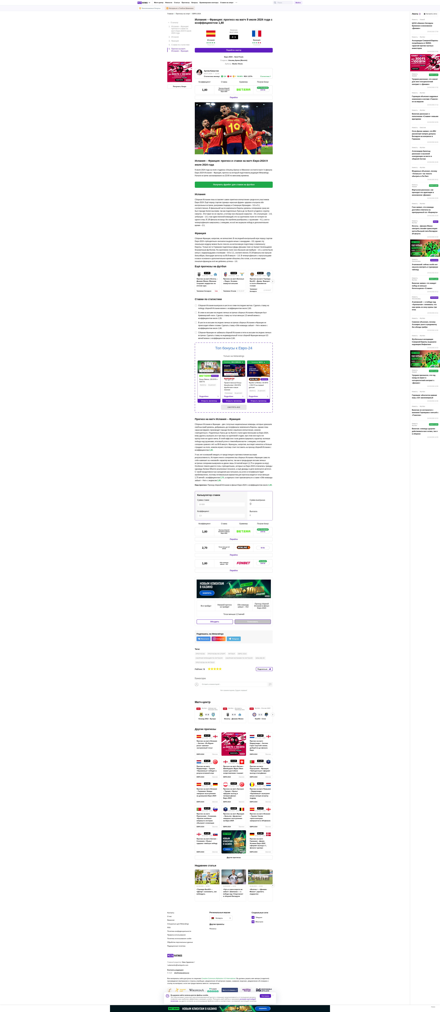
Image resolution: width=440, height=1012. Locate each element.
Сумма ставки (203, 500)
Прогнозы (186, 2)
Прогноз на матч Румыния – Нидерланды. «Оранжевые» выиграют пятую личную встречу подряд (260, 793)
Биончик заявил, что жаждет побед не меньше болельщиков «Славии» (424, 285)
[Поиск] (275, 2)
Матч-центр (158, 2)
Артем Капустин (211, 71)
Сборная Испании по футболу (239, 658)
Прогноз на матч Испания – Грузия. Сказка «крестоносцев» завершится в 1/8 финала (260, 817)
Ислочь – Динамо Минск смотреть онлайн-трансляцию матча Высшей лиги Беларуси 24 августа (424, 230)
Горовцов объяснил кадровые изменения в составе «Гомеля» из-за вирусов (425, 98)
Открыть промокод (209, 401)
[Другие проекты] (144, 3)
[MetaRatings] (174, 955)
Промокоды (228, 393)
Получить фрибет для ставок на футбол (233, 184)
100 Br (263, 89)
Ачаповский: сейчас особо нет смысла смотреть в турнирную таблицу (425, 267)
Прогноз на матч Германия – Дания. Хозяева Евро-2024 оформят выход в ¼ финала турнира (258, 843)
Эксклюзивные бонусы (151, 8)
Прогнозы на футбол (205, 662)
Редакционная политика (176, 946)
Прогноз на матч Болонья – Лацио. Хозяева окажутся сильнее (233, 281)
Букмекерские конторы (209, 2)
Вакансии (170, 920)
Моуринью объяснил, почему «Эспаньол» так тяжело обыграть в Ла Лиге (424, 173)
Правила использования (176, 935)
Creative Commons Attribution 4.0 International (218, 978)
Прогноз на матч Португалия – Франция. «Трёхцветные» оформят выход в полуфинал (260, 769)
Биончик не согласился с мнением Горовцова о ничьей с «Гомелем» (425, 412)
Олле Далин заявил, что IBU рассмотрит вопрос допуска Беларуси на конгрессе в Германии (424, 135)
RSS (168, 927)
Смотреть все (233, 407)
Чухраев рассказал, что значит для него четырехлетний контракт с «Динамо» (425, 81)
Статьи (177, 2)
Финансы (212, 929)
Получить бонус (179, 77)
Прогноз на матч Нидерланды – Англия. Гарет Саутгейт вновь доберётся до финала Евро (259, 745)
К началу (174, 21)
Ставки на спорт (226, 2)
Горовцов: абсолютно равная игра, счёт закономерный (424, 396)
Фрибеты (203, 385)
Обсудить (214, 622)
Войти (298, 3)
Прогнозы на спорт (216, 654)
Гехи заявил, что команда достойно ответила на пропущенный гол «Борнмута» (425, 209)
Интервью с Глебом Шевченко (181, 8)
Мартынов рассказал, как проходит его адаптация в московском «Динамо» (423, 192)
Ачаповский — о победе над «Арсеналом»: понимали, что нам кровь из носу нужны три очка (424, 306)
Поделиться (262, 669)
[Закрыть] (436, 1007)
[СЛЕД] (272, 281)
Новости (168, 2)
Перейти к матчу (233, 50)
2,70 (222, 478)
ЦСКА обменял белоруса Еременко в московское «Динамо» (422, 25)
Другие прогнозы (205, 729)
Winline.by (260, 658)
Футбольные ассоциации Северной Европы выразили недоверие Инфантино (424, 341)
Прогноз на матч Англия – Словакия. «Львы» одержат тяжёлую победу (207, 841)
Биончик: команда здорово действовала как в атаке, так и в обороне (424, 431)
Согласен (265, 996)
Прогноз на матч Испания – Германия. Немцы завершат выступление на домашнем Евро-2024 (207, 792)
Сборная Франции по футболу (209, 658)
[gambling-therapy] (246, 990)
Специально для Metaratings (178, 924)
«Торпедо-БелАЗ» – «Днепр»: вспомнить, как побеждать (207, 891)
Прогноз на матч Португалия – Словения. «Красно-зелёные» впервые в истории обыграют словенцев (206, 818)
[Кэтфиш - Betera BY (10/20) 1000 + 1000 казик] (220, 1008)
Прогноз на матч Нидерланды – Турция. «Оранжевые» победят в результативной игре (207, 769)
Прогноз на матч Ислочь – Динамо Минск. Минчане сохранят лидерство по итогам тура (207, 282)
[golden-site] (180, 990)
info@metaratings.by (181, 973)
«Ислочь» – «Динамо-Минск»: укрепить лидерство (258, 891)
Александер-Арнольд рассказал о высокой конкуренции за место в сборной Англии (422, 155)
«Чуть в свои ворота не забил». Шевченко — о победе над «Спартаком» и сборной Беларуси (233, 892)
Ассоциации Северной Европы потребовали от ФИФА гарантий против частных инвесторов (425, 44)
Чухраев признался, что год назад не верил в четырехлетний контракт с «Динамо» (423, 379)
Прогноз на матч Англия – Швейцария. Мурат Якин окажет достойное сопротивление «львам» (233, 769)
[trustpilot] (212, 990)
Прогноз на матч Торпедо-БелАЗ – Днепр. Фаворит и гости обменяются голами (260, 282)
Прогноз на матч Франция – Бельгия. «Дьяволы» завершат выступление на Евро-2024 (233, 817)
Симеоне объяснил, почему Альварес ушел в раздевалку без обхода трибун (424, 324)
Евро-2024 (242, 654)
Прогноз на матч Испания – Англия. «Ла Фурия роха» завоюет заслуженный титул (207, 744)
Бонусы (194, 2)
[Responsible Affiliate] (264, 990)
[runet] (169, 990)
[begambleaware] (230, 990)
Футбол (231, 654)
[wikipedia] (196, 990)
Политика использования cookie (179, 938)
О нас (169, 916)
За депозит (212, 385)
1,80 (211, 450)
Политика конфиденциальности (179, 931)
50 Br (263, 548)
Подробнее (203, 396)
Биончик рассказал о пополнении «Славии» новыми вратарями (425, 116)
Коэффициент (203, 511)
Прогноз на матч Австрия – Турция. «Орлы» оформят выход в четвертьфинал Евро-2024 (233, 793)
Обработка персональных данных (180, 942)
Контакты (170, 913)
